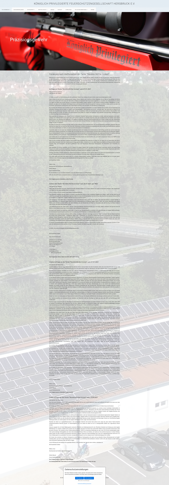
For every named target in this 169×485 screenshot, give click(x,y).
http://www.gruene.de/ (56, 252)
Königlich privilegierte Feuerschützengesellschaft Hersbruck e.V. (84, 3)
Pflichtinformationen (80, 9)
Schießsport (30, 9)
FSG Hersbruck (5, 9)
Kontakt (60, 9)
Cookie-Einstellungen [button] (84, 480)
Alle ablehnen (79, 478)
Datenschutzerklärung (82, 483)
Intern (92, 9)
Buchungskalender (19, 9)
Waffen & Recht (42, 9)
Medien (52, 9)
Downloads (68, 9)
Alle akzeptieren (89, 478)
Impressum (89, 483)
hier (72, 179)
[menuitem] (6, 9)
